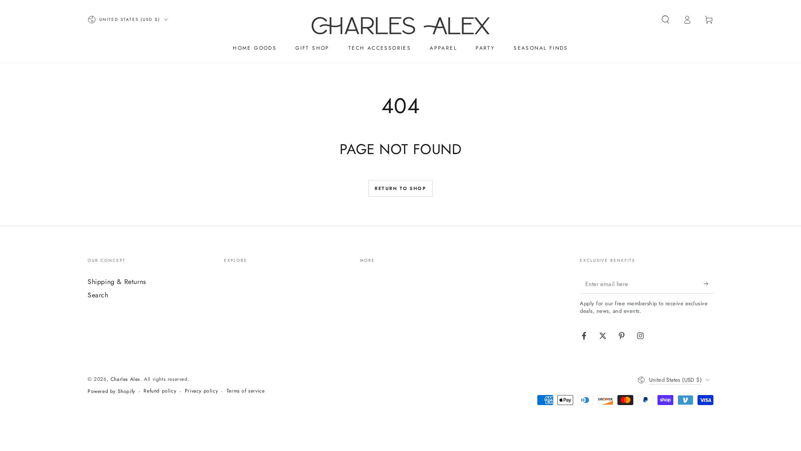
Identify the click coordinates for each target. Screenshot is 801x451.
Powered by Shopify (111, 391)
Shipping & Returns (117, 281)
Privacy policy (201, 391)
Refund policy (160, 391)
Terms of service (246, 391)
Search (98, 295)
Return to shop (400, 188)
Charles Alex (125, 379)
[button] (665, 19)
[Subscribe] (708, 284)
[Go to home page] (400, 19)
